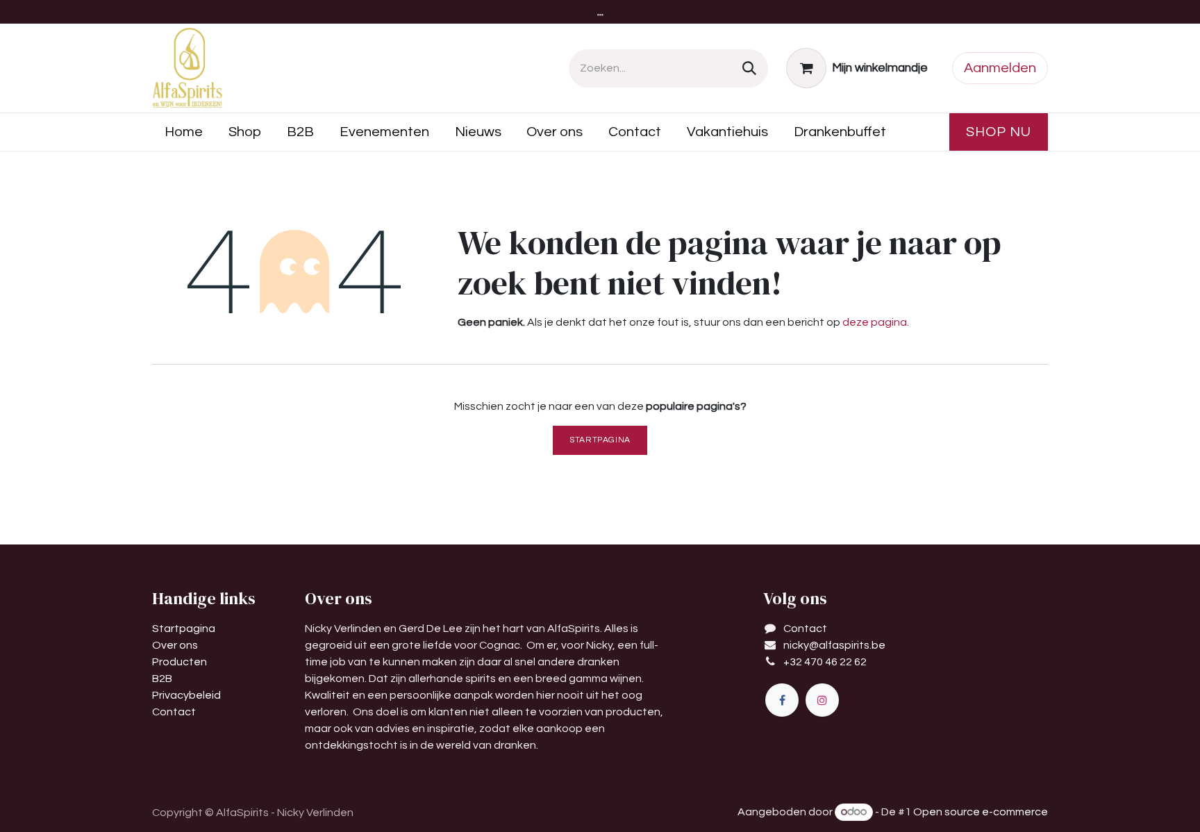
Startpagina (600, 439)
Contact (174, 711)
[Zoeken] (749, 68)
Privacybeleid (186, 695)
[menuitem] (184, 132)
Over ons (175, 645)
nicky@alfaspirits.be (834, 645)
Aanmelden (1000, 68)
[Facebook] (782, 700)
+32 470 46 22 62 (825, 661)
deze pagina (874, 322)
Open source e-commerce (980, 811)
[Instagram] (822, 700)
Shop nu (998, 132)
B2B (162, 678)
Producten (179, 661)
